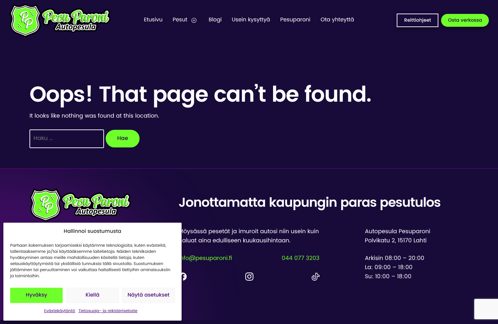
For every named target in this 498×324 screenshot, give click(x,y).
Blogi (215, 20)
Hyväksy (36, 295)
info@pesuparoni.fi (205, 258)
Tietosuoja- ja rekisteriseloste (108, 311)
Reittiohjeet (417, 20)
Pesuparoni (295, 20)
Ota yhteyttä (337, 20)
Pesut (180, 20)
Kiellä (93, 295)
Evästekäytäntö (59, 311)
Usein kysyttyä (251, 20)
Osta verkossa (465, 20)
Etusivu (153, 20)
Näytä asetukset (148, 295)
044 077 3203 (300, 258)
